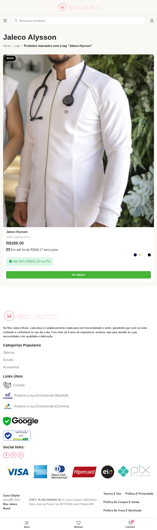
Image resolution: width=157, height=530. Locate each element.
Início (6, 45)
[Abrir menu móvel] (5, 21)
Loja (17, 45)
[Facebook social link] (6, 455)
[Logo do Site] (78, 7)
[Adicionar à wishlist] (150, 58)
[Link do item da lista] (11, 352)
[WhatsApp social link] (21, 455)
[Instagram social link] (13, 455)
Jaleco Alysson (17, 231)
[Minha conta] (152, 21)
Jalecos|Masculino (18, 237)
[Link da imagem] (29, 315)
